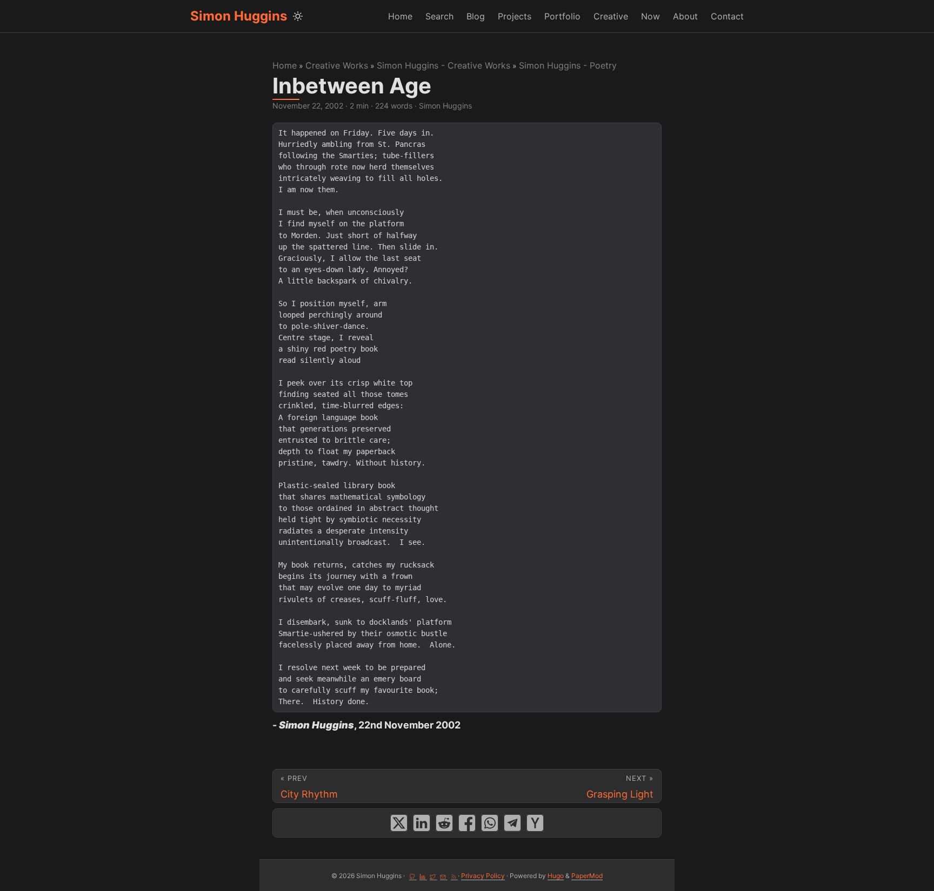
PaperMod (587, 876)
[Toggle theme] (297, 16)
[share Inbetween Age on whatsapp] (489, 823)
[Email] (444, 876)
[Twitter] (433, 876)
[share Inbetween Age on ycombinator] (535, 823)
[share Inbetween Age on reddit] (444, 823)
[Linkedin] (423, 876)
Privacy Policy (483, 876)
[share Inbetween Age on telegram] (512, 823)
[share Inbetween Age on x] (399, 823)
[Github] (413, 876)
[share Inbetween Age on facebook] (467, 823)
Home (284, 65)
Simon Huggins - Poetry (568, 65)
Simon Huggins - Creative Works (443, 65)
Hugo (556, 876)
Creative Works (336, 65)
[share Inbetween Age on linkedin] (421, 823)
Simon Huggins (238, 16)
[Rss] (454, 876)
